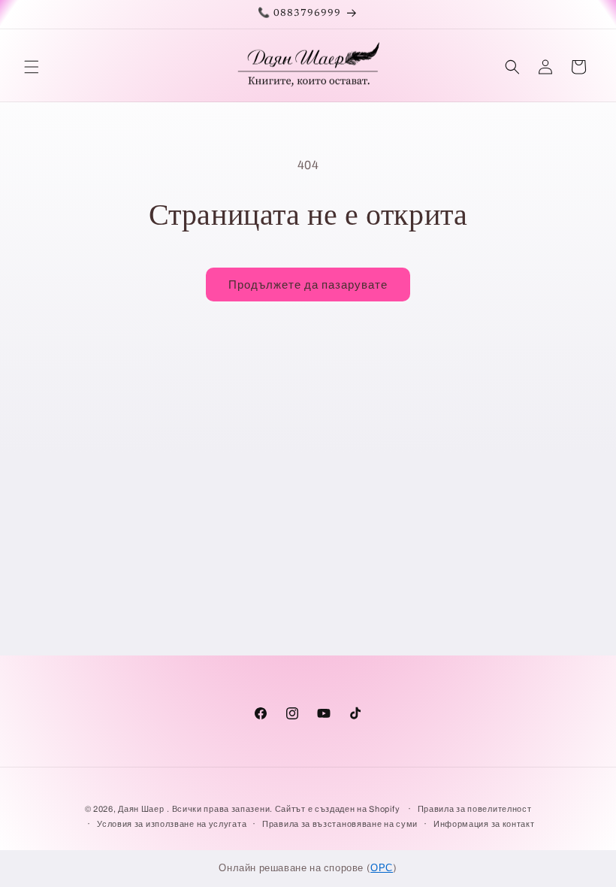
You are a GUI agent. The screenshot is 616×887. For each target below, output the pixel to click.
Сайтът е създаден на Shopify (338, 808)
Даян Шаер (141, 808)
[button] (31, 66)
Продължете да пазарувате (308, 285)
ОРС (381, 868)
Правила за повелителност (475, 808)
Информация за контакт (484, 823)
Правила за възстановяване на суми (340, 823)
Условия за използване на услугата (171, 823)
